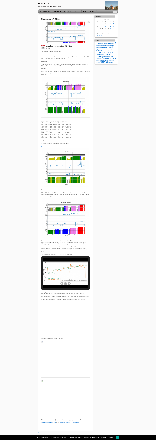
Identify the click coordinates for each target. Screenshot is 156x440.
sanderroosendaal (46, 422)
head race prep (110, 49)
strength (98, 60)
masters (110, 50)
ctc (102, 47)
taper (101, 60)
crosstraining (98, 47)
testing (84, 11)
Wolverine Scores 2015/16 (59, 11)
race (97, 54)
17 (110, 28)
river (108, 54)
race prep (101, 54)
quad (111, 52)
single (110, 56)
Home (39, 11)
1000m (106, 43)
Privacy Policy (91, 11)
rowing (74, 422)
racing (106, 54)
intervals (98, 51)
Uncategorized (53, 422)
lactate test (68, 422)
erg (64, 422)
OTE (79, 11)
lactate (103, 50)
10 (110, 26)
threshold (98, 62)
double (105, 47)
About (69, 11)
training (77, 422)
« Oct (97, 35)
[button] (61, 283)
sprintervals (102, 58)
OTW (74, 11)
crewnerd (98, 45)
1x (96, 43)
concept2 (62, 422)
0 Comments (88, 22)
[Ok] (154, 437)
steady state (110, 58)
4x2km (100, 43)
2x (98, 43)
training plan (110, 62)
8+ (104, 43)
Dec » (100, 35)
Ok (118, 437)
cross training (110, 45)
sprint (97, 58)
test (109, 60)
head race (104, 49)
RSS (116, 7)
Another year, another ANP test (59, 46)
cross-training (103, 45)
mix (113, 50)
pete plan (108, 52)
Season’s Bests (46, 11)
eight (110, 47)
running (105, 56)
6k (102, 43)
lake (107, 50)
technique (105, 60)
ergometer (98, 49)
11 (113, 26)
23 (108, 31)
